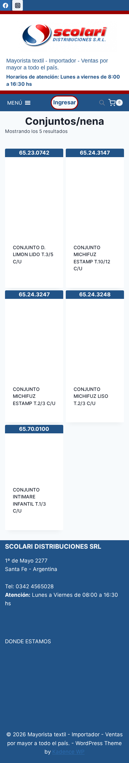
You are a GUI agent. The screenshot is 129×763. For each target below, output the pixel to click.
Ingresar (64, 102)
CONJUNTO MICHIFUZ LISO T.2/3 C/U (91, 396)
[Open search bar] (102, 103)
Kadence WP (68, 752)
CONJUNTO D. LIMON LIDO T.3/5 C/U (33, 254)
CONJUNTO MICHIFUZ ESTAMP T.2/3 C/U (34, 396)
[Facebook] (5, 5)
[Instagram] (17, 5)
